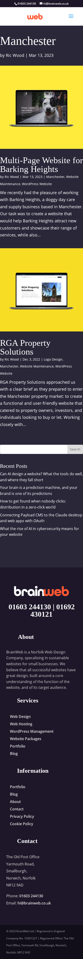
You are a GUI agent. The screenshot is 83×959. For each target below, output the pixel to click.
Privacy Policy (22, 816)
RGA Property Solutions (25, 347)
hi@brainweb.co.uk (34, 903)
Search (75, 449)
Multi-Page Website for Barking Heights (41, 164)
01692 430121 (52, 610)
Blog (14, 753)
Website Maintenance (37, 366)
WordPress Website (37, 184)
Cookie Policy (21, 823)
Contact (17, 809)
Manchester (55, 177)
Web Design (20, 716)
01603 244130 (30, 607)
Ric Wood (15, 55)
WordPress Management (31, 731)
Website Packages (25, 738)
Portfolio (17, 746)
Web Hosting (21, 723)
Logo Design (53, 359)
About (15, 801)
